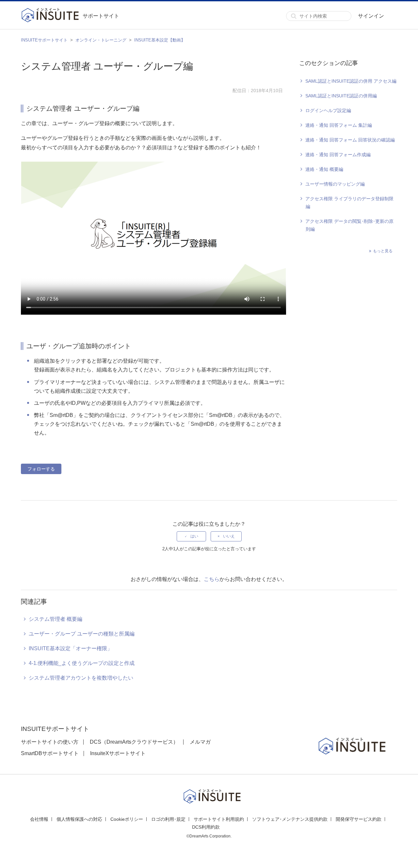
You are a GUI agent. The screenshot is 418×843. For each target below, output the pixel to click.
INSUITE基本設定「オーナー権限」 (70, 648)
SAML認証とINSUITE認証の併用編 (341, 95)
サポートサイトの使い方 (49, 742)
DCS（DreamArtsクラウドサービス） (134, 742)
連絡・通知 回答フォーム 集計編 (338, 125)
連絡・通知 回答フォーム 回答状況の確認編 (350, 139)
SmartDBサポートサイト (50, 753)
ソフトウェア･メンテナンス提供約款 (290, 819)
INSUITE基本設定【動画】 (159, 40)
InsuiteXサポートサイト (118, 753)
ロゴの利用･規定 (168, 819)
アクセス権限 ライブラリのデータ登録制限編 (349, 202)
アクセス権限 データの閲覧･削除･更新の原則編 (349, 225)
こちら (211, 579)
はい (194, 536)
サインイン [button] (371, 16)
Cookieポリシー (126, 819)
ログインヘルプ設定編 (328, 110)
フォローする (41, 468)
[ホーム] (52, 16)
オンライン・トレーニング (100, 40)
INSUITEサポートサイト (44, 40)
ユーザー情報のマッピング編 (335, 184)
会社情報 (39, 819)
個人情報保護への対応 (79, 819)
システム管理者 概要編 (55, 619)
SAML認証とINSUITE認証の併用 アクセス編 (350, 81)
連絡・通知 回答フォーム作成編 (338, 154)
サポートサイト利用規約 (219, 819)
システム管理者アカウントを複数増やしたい (81, 678)
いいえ (229, 536)
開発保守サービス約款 (358, 819)
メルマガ (200, 742)
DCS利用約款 (206, 827)
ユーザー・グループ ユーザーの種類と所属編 (82, 633)
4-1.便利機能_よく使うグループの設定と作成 (82, 663)
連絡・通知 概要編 (324, 169)
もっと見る (383, 251)
